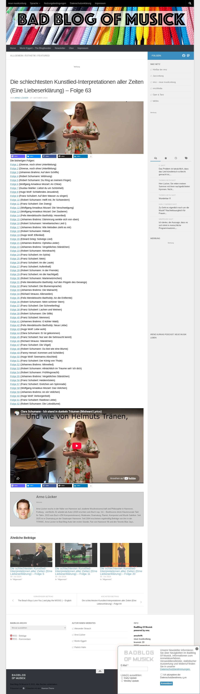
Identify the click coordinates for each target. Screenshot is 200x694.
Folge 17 (15, 227)
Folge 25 (15, 258)
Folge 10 (15, 199)
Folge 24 (15, 254)
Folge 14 (15, 215)
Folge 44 (15, 333)
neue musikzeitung (17, 3)
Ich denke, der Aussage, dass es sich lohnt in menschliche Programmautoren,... (173, 225)
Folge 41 (15, 321)
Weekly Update (131, 681)
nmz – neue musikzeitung (164, 82)
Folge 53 (15, 368)
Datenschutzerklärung (80, 3)
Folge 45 (15, 337)
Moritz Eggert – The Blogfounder (35, 48)
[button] (18, 156)
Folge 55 (15, 376)
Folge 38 (15, 309)
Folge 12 (15, 207)
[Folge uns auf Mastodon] (188, 55)
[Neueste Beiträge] (176, 158)
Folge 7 (14, 188)
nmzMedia (157, 88)
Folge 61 (15, 400)
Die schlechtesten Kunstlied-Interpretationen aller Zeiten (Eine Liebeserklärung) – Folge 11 (76, 571)
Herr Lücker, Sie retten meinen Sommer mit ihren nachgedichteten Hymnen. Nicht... (174, 186)
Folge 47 (15, 345)
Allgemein (16, 55)
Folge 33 (15, 290)
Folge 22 (15, 247)
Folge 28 (15, 270)
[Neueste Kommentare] (155, 158)
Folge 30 (15, 278)
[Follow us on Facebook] (183, 55)
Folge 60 (15, 396)
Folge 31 (15, 282)
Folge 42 (15, 325)
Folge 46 (15, 341)
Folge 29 (15, 274)
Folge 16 (15, 223)
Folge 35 (15, 298)
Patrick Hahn (80, 647)
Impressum (100, 3)
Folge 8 (14, 192)
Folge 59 (15, 392)
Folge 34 (15, 294)
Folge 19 (15, 235)
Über (71, 48)
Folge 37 (15, 305)
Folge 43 (15, 329)
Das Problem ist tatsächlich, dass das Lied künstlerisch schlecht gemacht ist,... (174, 172)
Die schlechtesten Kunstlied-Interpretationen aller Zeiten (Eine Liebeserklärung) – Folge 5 (31, 571)
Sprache (34, 3)
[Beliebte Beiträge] (166, 158)
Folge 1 (14, 164)
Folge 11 (15, 203)
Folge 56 (15, 380)
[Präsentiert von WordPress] (23, 688)
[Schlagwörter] (186, 158)
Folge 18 (15, 231)
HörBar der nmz (160, 69)
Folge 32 (15, 286)
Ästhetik (30, 55)
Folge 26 (15, 262)
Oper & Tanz (158, 94)
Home (13, 48)
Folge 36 (15, 301)
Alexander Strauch (82, 628)
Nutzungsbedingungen (55, 3)
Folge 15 (15, 219)
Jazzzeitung (158, 76)
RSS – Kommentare (21, 639)
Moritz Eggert (80, 641)
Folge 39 (15, 313)
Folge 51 (15, 360)
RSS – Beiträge (19, 636)
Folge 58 (15, 388)
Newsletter (60, 48)
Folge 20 (15, 239)
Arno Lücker (21, 98)
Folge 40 (15, 317)
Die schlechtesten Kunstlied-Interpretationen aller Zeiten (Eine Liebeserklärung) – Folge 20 (121, 571)
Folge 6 (14, 184)
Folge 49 (15, 352)
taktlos (156, 101)
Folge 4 (14, 176)
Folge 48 (15, 348)
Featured (44, 55)
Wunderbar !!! (165, 198)
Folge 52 (15, 364)
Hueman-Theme (47, 688)
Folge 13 (15, 211)
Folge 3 (14, 172)
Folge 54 (15, 372)
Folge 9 (14, 196)
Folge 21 (15, 243)
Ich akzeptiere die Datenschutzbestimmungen (173, 676)
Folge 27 (15, 266)
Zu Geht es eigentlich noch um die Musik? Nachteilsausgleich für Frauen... (174, 210)
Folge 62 (15, 403)
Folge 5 (14, 180)
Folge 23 (15, 250)
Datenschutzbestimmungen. (175, 669)
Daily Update (130, 678)
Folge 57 (15, 384)
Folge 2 (14, 168)
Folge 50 (15, 356)
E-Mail (124, 665)
